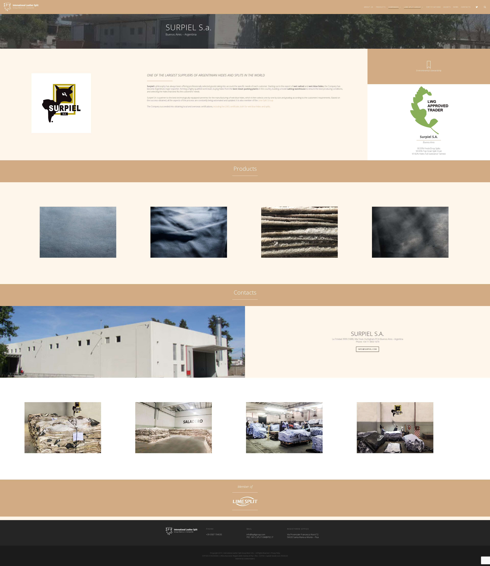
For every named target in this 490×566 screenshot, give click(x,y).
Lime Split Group (265, 100)
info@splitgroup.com (256, 534)
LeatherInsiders (249, 559)
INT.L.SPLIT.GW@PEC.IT (262, 537)
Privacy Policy (275, 553)
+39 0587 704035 (214, 534)
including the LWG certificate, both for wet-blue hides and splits (241, 106)
